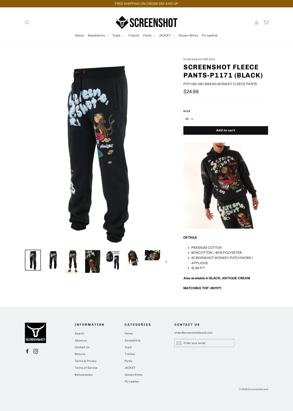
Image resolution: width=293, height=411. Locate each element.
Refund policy (84, 375)
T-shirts (133, 35)
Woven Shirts (188, 35)
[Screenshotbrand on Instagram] (35, 351)
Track (116, 35)
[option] (96, 151)
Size (187, 111)
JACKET (165, 35)
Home (79, 35)
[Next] (165, 262)
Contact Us (82, 347)
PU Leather (210, 35)
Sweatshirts (97, 35)
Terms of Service (86, 368)
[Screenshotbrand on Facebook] (27, 351)
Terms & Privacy (85, 361)
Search (79, 333)
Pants (147, 35)
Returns (80, 354)
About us (81, 340)
